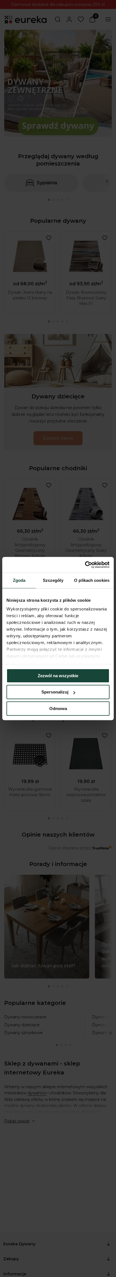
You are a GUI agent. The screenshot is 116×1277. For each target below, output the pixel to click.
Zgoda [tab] (19, 580)
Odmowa (58, 708)
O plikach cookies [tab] (92, 580)
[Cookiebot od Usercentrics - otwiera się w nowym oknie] (85, 564)
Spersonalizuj (54, 692)
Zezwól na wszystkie (58, 675)
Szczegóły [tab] (53, 580)
